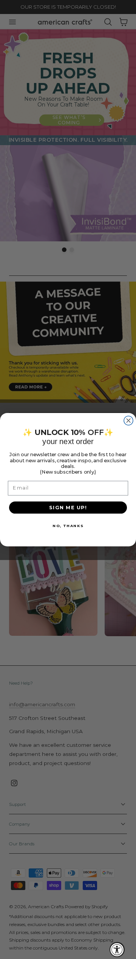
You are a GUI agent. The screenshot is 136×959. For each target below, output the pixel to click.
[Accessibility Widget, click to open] (117, 949)
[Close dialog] (128, 420)
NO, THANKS (68, 525)
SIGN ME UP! (68, 507)
